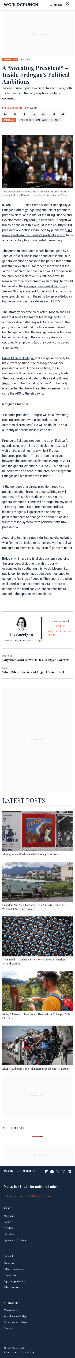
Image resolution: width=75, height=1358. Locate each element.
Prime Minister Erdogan (18, 358)
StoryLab (9, 1234)
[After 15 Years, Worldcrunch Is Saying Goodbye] (37, 831)
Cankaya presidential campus (44, 286)
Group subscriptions (15, 1322)
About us (9, 1263)
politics (25, 59)
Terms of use (10, 1352)
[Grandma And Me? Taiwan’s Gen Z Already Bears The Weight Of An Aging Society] (37, 882)
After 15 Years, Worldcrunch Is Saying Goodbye (30, 854)
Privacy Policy (27, 1352)
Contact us (10, 1275)
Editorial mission (13, 1269)
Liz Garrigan (13, 107)
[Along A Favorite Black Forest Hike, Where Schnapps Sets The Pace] (37, 991)
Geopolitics (10, 59)
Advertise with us (14, 1287)
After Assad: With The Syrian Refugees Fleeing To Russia (35, 1068)
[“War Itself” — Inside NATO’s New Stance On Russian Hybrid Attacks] (37, 936)
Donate (8, 1328)
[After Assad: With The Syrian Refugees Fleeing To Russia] (37, 1046)
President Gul (11, 440)
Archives (9, 1228)
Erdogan (55, 491)
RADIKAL (9, 120)
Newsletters (11, 1310)
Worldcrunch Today (15, 1316)
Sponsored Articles (15, 1240)
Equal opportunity (14, 1281)
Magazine (9, 1216)
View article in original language (59, 633)
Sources (8, 1222)
